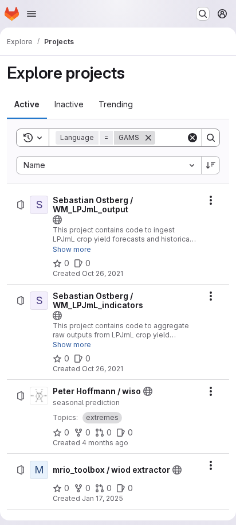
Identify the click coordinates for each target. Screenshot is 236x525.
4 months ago (105, 442)
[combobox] (108, 165)
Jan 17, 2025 (102, 498)
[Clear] (192, 138)
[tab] (27, 104)
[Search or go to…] (203, 14)
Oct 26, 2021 (102, 273)
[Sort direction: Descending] (211, 165)
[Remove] (148, 138)
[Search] (211, 138)
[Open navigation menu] (31, 14)
